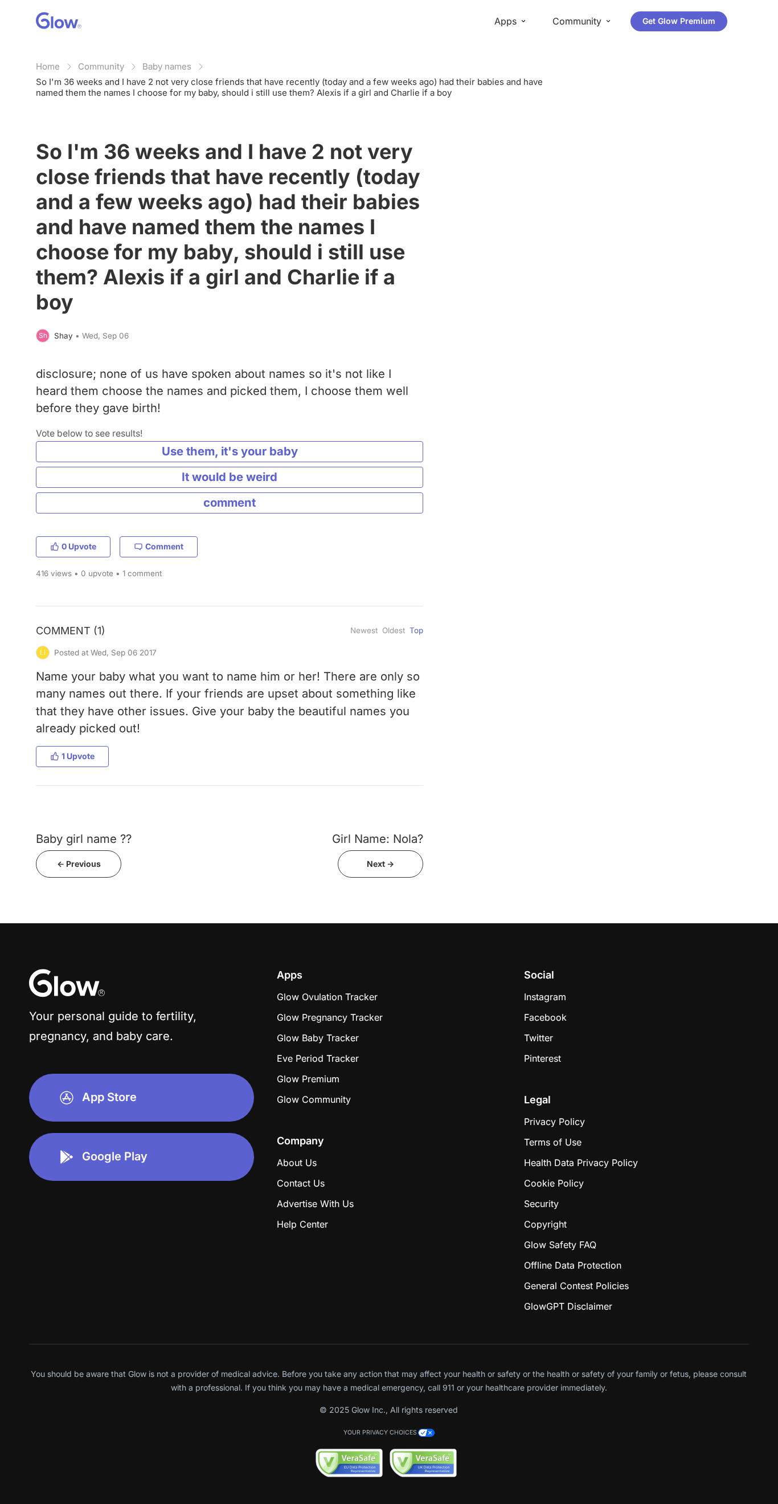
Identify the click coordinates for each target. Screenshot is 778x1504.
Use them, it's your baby (230, 451)
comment (229, 502)
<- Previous (79, 864)
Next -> (380, 864)
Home (48, 66)
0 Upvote (79, 546)
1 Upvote (78, 756)
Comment (164, 546)
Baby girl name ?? (84, 839)
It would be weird (229, 477)
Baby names (166, 66)
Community (101, 66)
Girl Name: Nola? (377, 839)
